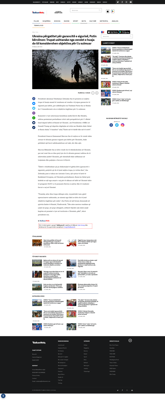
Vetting (60, 383)
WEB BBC (112, 351)
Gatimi (86, 2)
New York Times (114, 345)
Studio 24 (60, 377)
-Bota (74, 25)
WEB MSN (112, 371)
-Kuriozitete (103, 25)
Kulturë (93, 21)
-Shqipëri (75, 29)
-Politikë (45, 29)
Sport (75, 21)
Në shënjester (61, 362)
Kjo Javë (60, 354)
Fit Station (61, 351)
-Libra (91, 29)
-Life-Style (102, 29)
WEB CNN (112, 354)
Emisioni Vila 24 (62, 348)
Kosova (57, 21)
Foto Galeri (45, 2)
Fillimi (36, 21)
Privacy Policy (36, 375)
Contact (34, 378)
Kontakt (105, 2)
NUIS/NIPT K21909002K (38, 372)
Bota (84, 21)
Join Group (81, 225)
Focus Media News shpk (38, 369)
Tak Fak (60, 380)
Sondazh (62, 2)
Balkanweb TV (36, 2)
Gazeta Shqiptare (37, 357)
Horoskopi (92, 2)
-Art (90, 25)
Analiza (115, 21)
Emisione (52, 2)
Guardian (112, 348)
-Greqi (65, 25)
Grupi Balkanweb (69, 227)
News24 (99, 2)
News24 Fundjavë (62, 365)
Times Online (113, 362)
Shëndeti (80, 2)
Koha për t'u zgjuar (63, 357)
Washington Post (114, 359)
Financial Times (114, 365)
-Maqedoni (66, 29)
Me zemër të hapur (63, 359)
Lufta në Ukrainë (83, 30)
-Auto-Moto (37, 29)
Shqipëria (46, 21)
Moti (57, 2)
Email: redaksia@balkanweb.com (41, 381)
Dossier (74, 2)
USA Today (113, 374)
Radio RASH (35, 360)
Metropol (104, 21)
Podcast (60, 371)
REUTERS (112, 357)
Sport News (61, 374)
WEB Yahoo (113, 368)
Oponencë (61, 368)
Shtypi (68, 2)
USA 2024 (83, 25)
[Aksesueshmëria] (3, 396)
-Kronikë (44, 25)
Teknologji (38, 25)
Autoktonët (61, 345)
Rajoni (66, 21)
